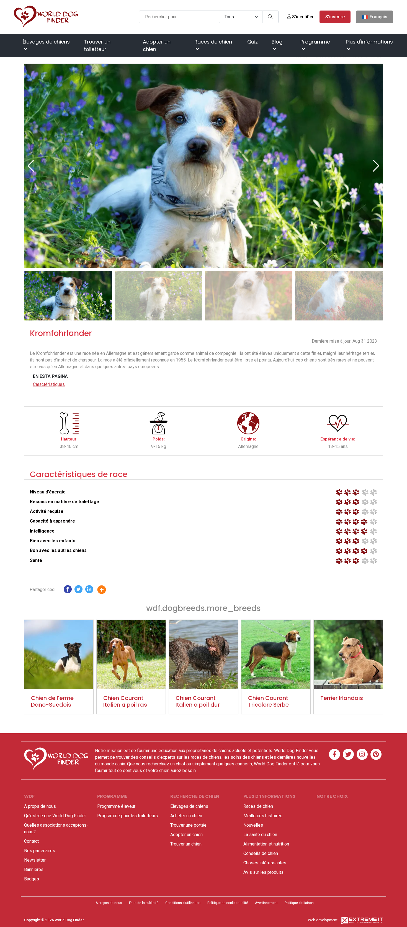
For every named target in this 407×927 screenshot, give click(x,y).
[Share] (105, 590)
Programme (315, 41)
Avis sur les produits (263, 872)
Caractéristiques (49, 384)
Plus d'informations (369, 41)
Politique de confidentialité (227, 903)
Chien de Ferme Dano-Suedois (52, 701)
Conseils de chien (260, 853)
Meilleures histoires (262, 815)
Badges (31, 879)
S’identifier (302, 16)
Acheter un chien (186, 815)
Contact (31, 841)
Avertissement (266, 903)
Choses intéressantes (264, 862)
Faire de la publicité (143, 903)
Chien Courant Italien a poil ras (125, 701)
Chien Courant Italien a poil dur (198, 701)
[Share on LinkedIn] (89, 590)
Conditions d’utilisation (182, 903)
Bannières (33, 869)
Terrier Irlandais (341, 698)
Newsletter (35, 860)
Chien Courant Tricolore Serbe (268, 701)
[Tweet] (78, 590)
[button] (376, 166)
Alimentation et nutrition (266, 844)
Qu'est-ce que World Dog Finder (55, 815)
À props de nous (40, 806)
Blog (277, 41)
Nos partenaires (39, 850)
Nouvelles (253, 825)
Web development (323, 920)
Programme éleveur (116, 806)
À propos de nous (109, 903)
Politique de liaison (299, 903)
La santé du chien (260, 834)
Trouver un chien (186, 844)
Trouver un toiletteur (97, 45)
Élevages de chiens (46, 41)
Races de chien (213, 41)
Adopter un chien (157, 45)
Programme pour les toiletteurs (127, 815)
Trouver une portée (188, 825)
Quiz (252, 41)
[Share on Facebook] (68, 590)
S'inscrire (335, 16)
